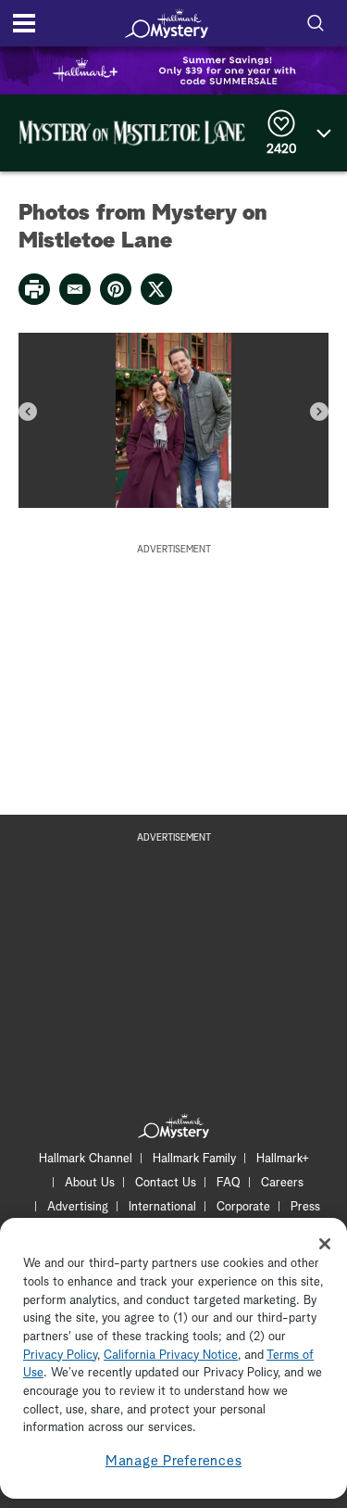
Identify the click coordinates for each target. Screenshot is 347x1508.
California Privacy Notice (171, 1356)
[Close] (324, 1243)
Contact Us (165, 1183)
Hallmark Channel (85, 1159)
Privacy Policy (60, 1356)
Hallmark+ (282, 1159)
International (162, 1207)
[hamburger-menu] (24, 23)
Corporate (243, 1207)
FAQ (229, 1183)
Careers (282, 1183)
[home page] (166, 23)
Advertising (77, 1207)
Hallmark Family (194, 1159)
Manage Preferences (173, 1461)
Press (305, 1207)
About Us (90, 1183)
